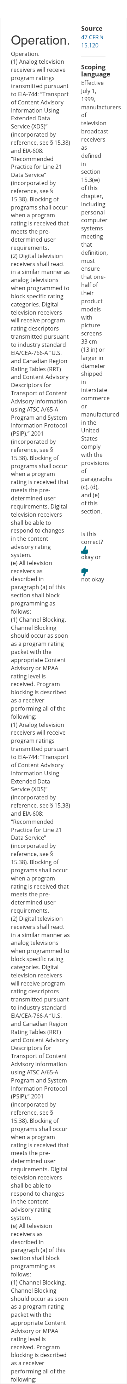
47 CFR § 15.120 (92, 41)
